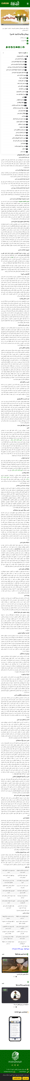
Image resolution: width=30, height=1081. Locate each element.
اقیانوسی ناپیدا (22, 78)
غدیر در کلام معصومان (21, 56)
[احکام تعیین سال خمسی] (15, 965)
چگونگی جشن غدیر (21, 113)
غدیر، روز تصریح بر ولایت (20, 146)
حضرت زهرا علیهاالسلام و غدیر (18, 62)
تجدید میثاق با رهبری (21, 122)
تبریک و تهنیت (22, 127)
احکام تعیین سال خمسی (22, 974)
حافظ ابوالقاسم (20, 102)
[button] (27, 3)
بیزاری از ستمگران (22, 124)
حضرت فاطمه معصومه (24, 201)
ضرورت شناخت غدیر (21, 75)
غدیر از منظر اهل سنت (21, 94)
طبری (23, 97)
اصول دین (4, 28)
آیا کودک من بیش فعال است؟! (21, 1005)
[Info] (8, 3)
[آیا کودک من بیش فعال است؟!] (15, 995)
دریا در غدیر (23, 152)
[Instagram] (15, 1065)
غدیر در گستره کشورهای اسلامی (19, 138)
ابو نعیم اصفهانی (20, 100)
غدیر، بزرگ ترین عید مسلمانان (19, 108)
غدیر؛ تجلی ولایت (22, 81)
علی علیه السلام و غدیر (20, 59)
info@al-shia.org (8, 1072)
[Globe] (2, 3)
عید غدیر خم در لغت (21, 83)
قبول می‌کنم (26, 1078)
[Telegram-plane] (18, 1065)
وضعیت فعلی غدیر (22, 86)
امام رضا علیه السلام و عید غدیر (17, 64)
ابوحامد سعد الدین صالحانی (18, 105)
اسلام (9, 28)
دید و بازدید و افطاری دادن (20, 130)
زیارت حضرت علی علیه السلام (19, 119)
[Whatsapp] (12, 1065)
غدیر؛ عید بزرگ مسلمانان (20, 135)
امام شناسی (25, 30)
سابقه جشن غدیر (22, 111)
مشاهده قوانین (17, 1078)
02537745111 (22, 1072)
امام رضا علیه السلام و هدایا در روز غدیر (16, 67)
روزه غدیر (24, 116)
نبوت (12, 257)
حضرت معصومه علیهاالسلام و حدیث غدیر (15, 70)
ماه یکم (24, 149)
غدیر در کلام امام (22, 89)
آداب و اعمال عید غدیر (21, 132)
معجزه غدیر (23, 143)
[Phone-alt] (4, 3)
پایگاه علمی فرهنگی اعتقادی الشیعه (20, 28)
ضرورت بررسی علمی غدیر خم (19, 141)
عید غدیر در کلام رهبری (21, 92)
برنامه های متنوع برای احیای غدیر (19, 72)
